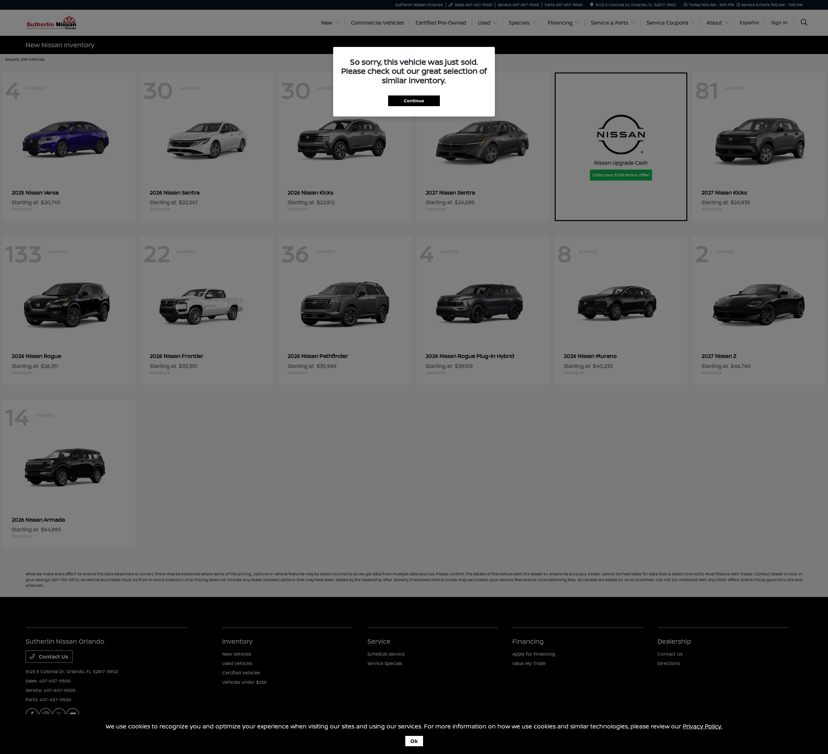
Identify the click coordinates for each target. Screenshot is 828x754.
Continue (414, 101)
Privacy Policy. (702, 726)
